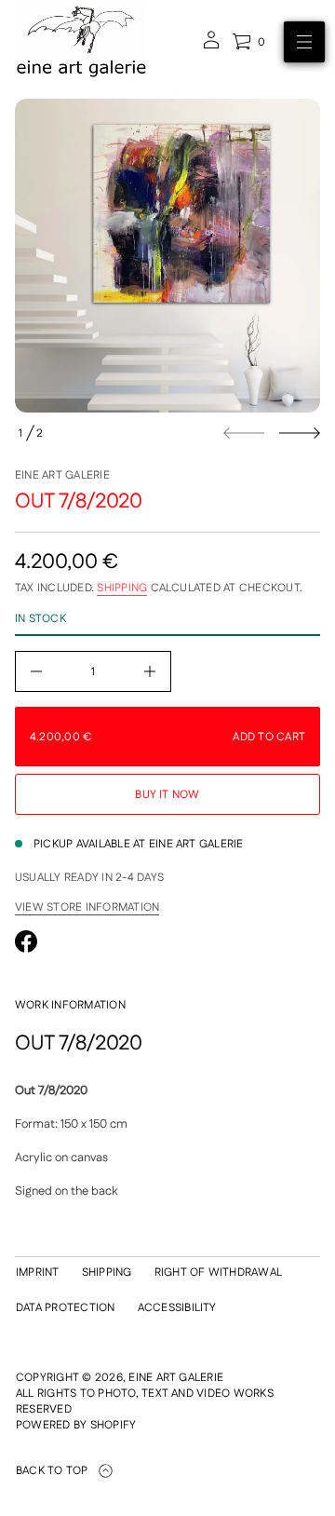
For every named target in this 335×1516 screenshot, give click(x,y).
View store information (87, 907)
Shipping (122, 588)
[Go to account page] (211, 46)
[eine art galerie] (81, 42)
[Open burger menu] (304, 41)
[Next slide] (299, 433)
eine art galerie (62, 475)
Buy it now (167, 795)
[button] (248, 41)
